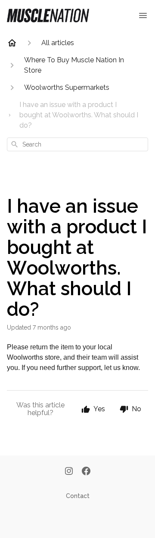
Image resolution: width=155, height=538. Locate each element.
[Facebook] (86, 472)
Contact (78, 495)
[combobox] (77, 144)
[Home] (12, 43)
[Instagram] (69, 472)
